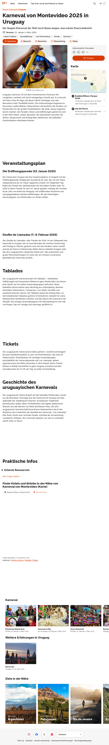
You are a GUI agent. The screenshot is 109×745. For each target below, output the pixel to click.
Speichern (11, 41)
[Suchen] (94, 3)
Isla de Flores (41, 492)
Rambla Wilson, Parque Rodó (18, 492)
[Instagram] (29, 734)
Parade (57, 36)
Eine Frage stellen (11, 476)
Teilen (75, 41)
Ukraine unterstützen (42, 740)
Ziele (12, 4)
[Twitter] (44, 734)
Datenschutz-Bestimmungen (62, 740)
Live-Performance (43, 36)
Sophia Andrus (17, 560)
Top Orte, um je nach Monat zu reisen (47, 4)
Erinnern (90, 58)
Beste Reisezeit (14, 9)
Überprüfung (59, 41)
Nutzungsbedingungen (83, 740)
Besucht (27, 41)
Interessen (23, 4)
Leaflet (85, 92)
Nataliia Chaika (31, 560)
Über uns (20, 740)
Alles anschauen (14, 84)
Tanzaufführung (26, 36)
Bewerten (42, 41)
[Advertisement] (35, 139)
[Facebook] (36, 734)
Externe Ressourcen (16, 470)
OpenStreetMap (94, 92)
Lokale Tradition (9, 36)
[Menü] (102, 3)
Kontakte (29, 740)
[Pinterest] (51, 734)
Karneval (66, 36)
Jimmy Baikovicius (37, 90)
